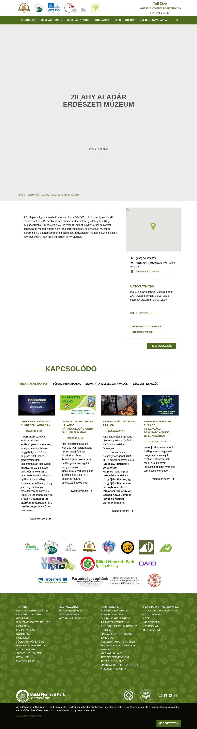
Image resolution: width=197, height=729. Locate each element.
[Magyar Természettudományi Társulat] (154, 580)
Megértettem (169, 723)
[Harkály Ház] (146, 547)
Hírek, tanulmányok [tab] (33, 383)
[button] (153, 226)
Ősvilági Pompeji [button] (52, 20)
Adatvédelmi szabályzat (28, 716)
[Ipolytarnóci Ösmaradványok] (89, 547)
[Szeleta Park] (127, 547)
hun (152, 13)
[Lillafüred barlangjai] (165, 547)
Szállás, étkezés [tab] (145, 383)
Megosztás (163, 345)
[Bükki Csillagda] (70, 547)
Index (21, 194)
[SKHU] (88, 580)
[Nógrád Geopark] (51, 547)
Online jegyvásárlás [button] (154, 20)
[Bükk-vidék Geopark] (109, 547)
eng (158, 13)
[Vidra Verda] (58, 563)
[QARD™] (147, 564)
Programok (101, 20)
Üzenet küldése (147, 271)
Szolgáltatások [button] (78, 20)
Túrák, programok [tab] (67, 383)
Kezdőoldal (29, 20)
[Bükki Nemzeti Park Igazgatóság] (107, 564)
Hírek (117, 20)
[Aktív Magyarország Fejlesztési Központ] (32, 547)
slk (168, 13)
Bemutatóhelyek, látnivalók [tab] (106, 383)
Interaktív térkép (142, 332)
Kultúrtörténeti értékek (147, 326)
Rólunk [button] (130, 20)
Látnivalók (33, 194)
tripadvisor (144, 312)
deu (163, 13)
